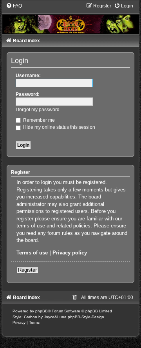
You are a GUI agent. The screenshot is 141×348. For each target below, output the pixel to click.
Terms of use (32, 253)
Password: (28, 94)
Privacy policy (69, 253)
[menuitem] (14, 6)
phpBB (41, 311)
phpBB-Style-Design (86, 317)
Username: (28, 75)
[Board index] (71, 18)
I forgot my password (38, 109)
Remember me (38, 120)
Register (27, 270)
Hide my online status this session (58, 127)
